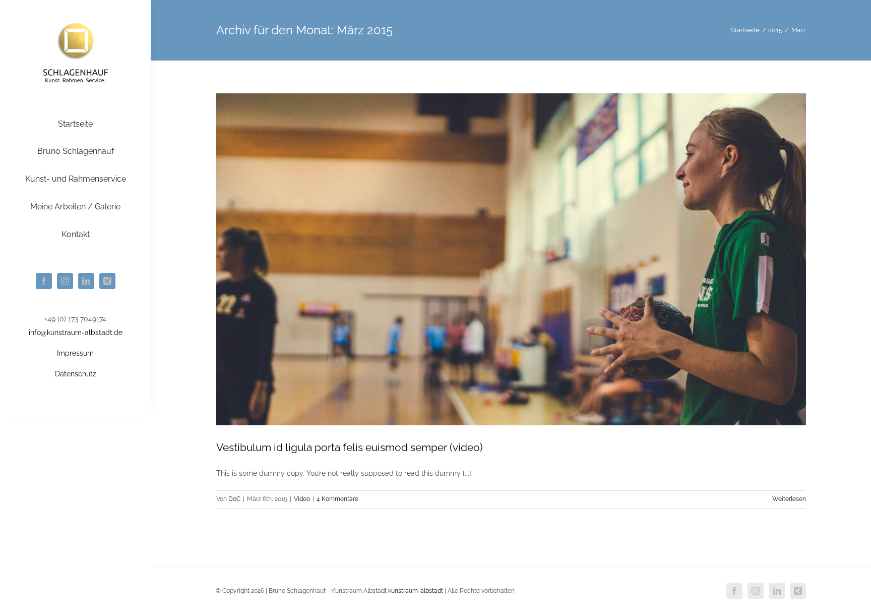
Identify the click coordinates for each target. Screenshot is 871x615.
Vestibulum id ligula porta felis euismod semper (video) (349, 447)
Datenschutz (75, 374)
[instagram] (65, 281)
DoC (234, 498)
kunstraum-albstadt (415, 590)
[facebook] (44, 281)
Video (302, 498)
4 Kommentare (337, 498)
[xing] (107, 281)
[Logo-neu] (75, 22)
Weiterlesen (789, 498)
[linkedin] (86, 281)
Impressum (75, 353)
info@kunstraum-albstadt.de (75, 332)
